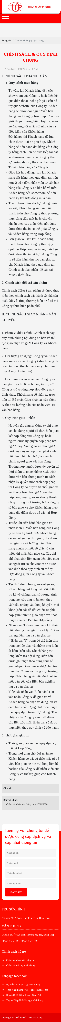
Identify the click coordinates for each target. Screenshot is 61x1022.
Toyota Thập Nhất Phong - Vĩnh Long (24, 1000)
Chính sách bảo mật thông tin (20, 960)
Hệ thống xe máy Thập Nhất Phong (23, 984)
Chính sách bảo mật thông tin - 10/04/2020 (26, 804)
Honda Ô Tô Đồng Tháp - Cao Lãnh (23, 995)
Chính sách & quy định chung (20, 965)
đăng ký (16, 892)
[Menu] (5, 18)
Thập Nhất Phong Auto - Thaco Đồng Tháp (27, 990)
